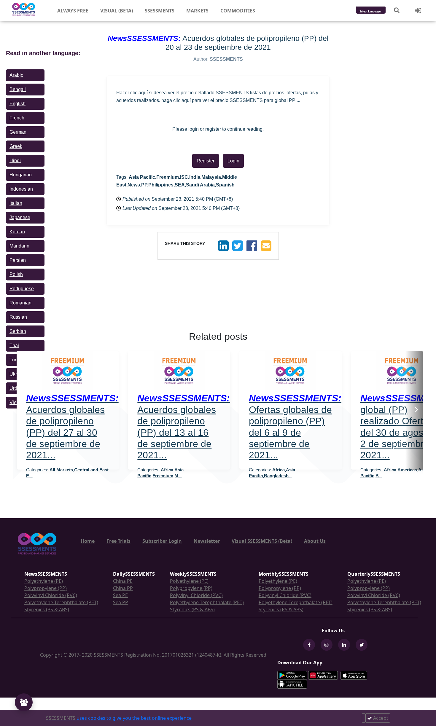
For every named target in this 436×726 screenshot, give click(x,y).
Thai (14, 345)
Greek (15, 146)
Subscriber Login (162, 541)
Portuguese (21, 288)
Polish (16, 274)
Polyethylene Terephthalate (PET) (61, 602)
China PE (123, 581)
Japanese (19, 217)
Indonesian (21, 189)
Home (88, 541)
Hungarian (20, 174)
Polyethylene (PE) (43, 581)
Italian (15, 203)
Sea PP (120, 602)
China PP (123, 588)
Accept (380, 718)
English (17, 103)
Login (233, 160)
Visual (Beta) (116, 10)
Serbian (17, 331)
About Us (315, 541)
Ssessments (159, 10)
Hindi (15, 160)
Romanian (20, 302)
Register (205, 160)
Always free (72, 10)
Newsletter (207, 541)
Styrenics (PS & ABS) (46, 609)
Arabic (16, 75)
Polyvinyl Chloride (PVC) (50, 595)
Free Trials (118, 541)
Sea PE (120, 595)
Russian (18, 317)
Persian (17, 260)
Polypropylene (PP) (45, 588)
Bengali (17, 89)
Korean (17, 231)
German (17, 132)
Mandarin (19, 245)
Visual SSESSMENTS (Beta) (262, 541)
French (16, 117)
